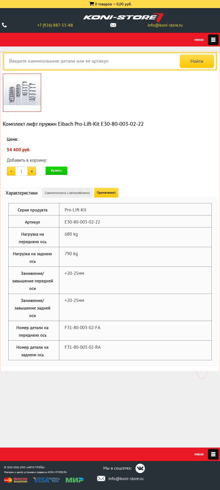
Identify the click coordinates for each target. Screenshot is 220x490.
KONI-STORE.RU (57, 472)
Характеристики (22, 193)
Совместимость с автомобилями (67, 193)
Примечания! (106, 192)
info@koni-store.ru (165, 25)
